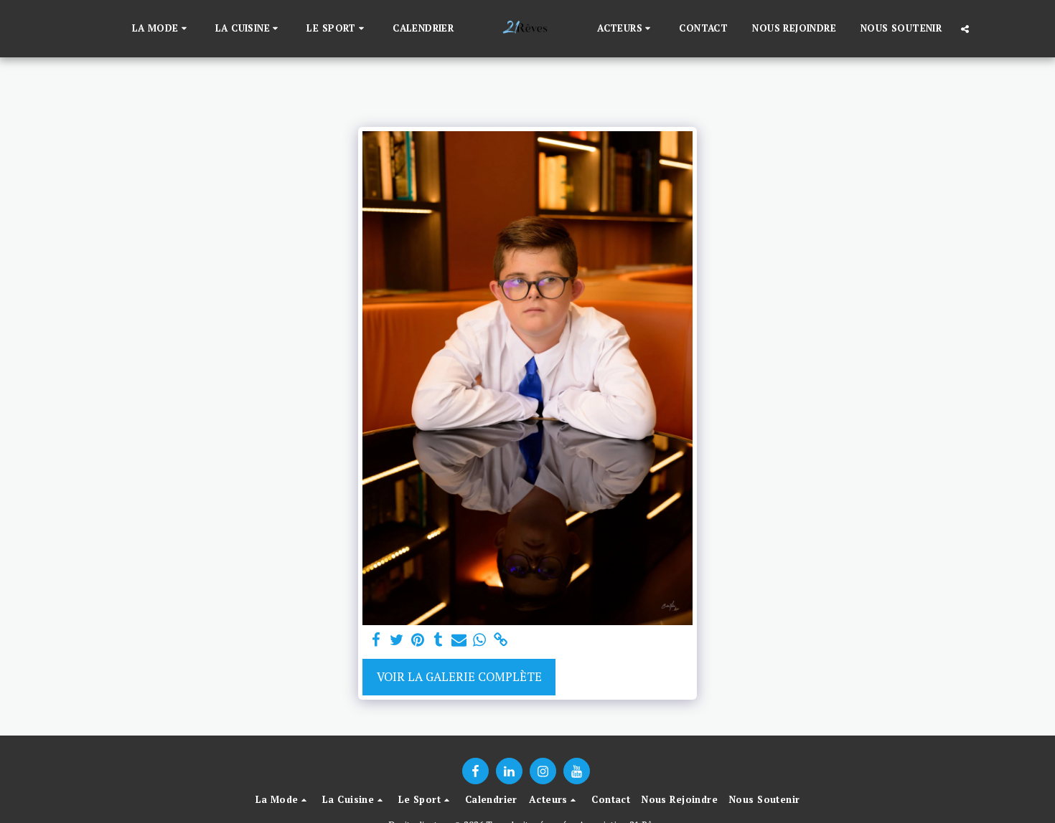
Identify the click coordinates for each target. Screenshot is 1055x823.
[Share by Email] (458, 640)
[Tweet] (397, 640)
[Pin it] (417, 640)
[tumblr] (438, 640)
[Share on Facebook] (376, 640)
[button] (161, 29)
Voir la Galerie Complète (459, 677)
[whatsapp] (479, 640)
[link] (500, 640)
